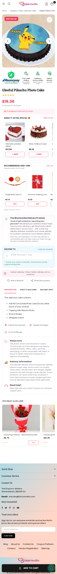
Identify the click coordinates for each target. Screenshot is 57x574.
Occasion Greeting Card (37, 195)
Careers (11, 548)
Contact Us (28, 544)
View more (48, 118)
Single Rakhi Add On (13, 195)
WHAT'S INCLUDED (28, 289)
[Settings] (46, 4)
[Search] (9, 4)
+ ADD (15, 154)
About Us (15, 544)
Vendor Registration (28, 548)
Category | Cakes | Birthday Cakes (23, 11)
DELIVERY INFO (46, 289)
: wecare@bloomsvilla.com (21, 496)
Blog (5, 544)
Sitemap (45, 548)
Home (4, 11)
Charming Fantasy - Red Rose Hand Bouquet (21, 435)
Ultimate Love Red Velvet (13, 145)
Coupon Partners (45, 544)
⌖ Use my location (45, 249)
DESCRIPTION (10, 289)
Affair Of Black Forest (38, 144)
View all (49, 166)
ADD (15, 204)
